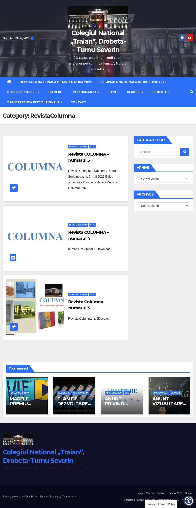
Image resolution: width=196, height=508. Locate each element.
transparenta (80, 393)
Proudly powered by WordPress (20, 496)
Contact (79, 102)
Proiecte (159, 92)
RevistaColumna (78, 147)
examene (175, 393)
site (92, 147)
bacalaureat (161, 393)
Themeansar (69, 496)
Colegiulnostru (20, 393)
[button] (191, 92)
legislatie (64, 393)
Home (139, 493)
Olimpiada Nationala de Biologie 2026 (133, 82)
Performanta (85, 92)
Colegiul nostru (22, 92)
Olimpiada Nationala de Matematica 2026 (56, 82)
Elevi (112, 92)
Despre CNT (175, 493)
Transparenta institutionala (33, 102)
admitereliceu (114, 393)
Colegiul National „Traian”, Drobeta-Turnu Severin (98, 41)
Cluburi (134, 92)
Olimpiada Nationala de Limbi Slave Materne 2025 (151, 499)
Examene (55, 92)
